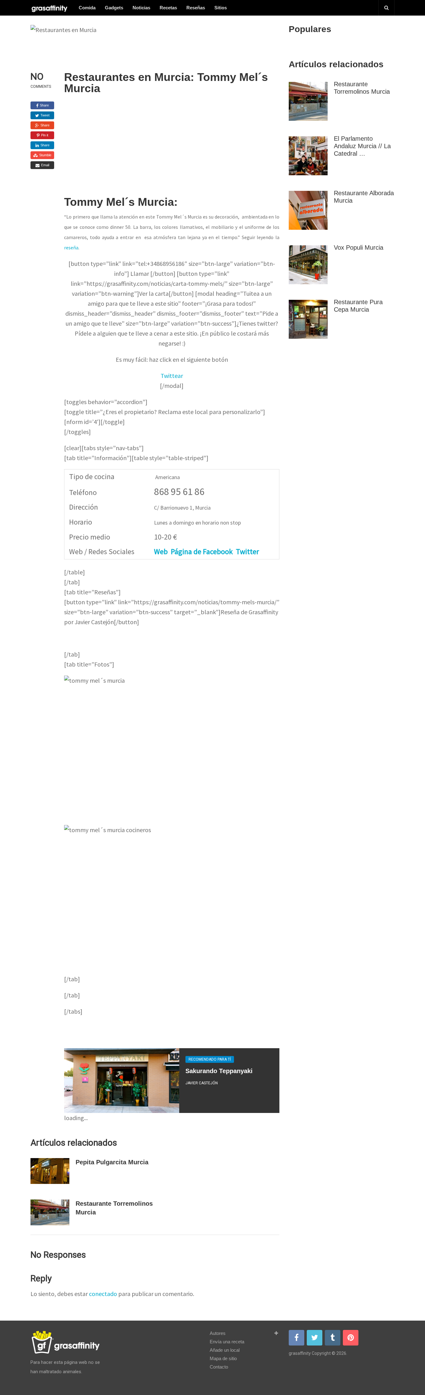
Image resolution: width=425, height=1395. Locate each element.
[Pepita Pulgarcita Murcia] (49, 1171)
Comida (87, 7)
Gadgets (114, 7)
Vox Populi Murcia (358, 247)
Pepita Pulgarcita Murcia (112, 1162)
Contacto (219, 1366)
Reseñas (195, 7)
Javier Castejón (201, 1083)
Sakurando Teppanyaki (219, 1070)
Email (44, 165)
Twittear (172, 375)
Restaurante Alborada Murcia (364, 197)
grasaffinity (300, 1353)
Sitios (220, 7)
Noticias (141, 7)
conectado (103, 1294)
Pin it (44, 135)
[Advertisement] (171, 149)
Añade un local (225, 1350)
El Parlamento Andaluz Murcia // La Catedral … (362, 146)
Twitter (247, 551)
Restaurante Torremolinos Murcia (362, 88)
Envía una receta (227, 1341)
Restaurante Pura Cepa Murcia (358, 306)
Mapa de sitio (223, 1358)
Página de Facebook (202, 551)
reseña (71, 247)
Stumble (44, 155)
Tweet (44, 115)
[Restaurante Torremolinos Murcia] (49, 1212)
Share (44, 105)
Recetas (168, 7)
